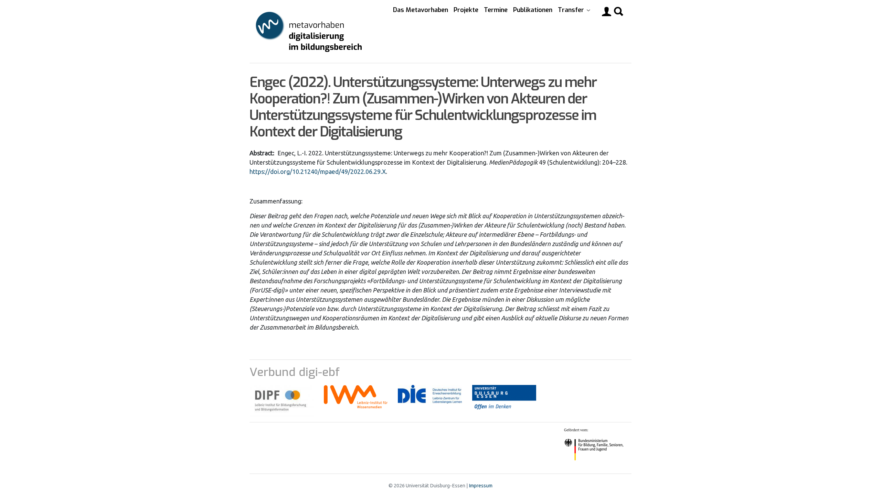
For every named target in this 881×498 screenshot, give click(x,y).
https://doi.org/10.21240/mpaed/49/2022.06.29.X (318, 171)
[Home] (309, 31)
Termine (496, 10)
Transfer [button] (572, 10)
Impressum (480, 485)
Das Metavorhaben (420, 10)
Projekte (466, 10)
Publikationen (532, 10)
